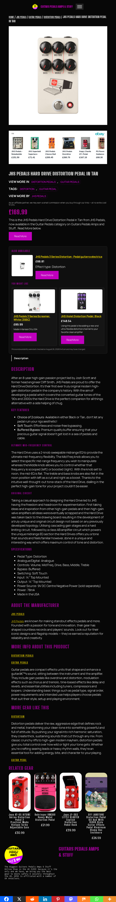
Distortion (27, 189)
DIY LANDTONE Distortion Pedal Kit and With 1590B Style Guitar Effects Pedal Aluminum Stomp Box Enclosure (96, 823)
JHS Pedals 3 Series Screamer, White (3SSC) (32, 318)
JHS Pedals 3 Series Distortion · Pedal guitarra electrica (68, 256)
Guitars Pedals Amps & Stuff (57, 6)
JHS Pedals (21, 17)
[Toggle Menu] (79, 6)
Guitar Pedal (47, 189)
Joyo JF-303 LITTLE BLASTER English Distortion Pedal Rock (70, 819)
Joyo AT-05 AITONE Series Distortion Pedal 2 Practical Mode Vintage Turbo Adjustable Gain (20, 821)
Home (11, 17)
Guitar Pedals (35, 17)
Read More (20, 236)
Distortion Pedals (52, 17)
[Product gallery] (58, 75)
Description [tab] (21, 358)
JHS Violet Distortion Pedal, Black (81, 316)
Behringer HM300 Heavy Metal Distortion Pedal (45, 817)
